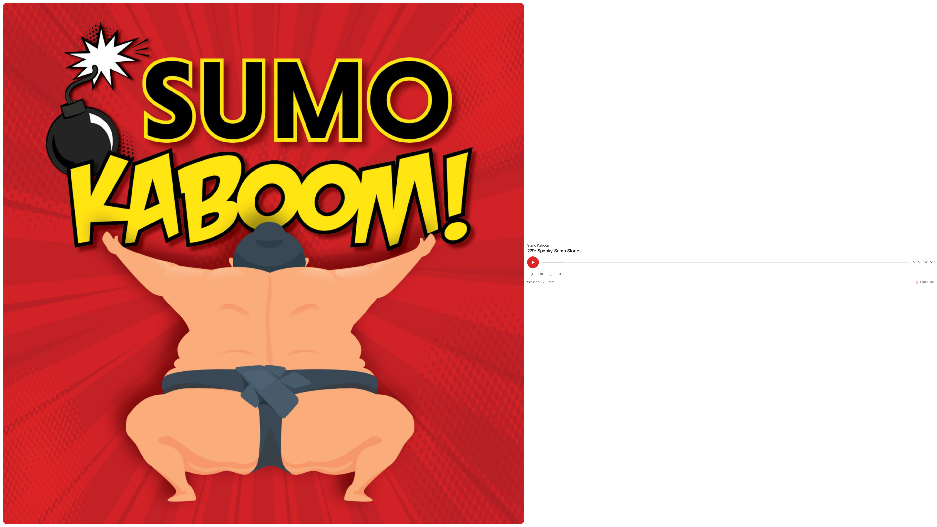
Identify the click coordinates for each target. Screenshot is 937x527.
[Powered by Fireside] (925, 282)
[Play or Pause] (533, 262)
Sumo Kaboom (538, 245)
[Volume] (560, 274)
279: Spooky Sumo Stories (554, 250)
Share (550, 282)
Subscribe (534, 282)
